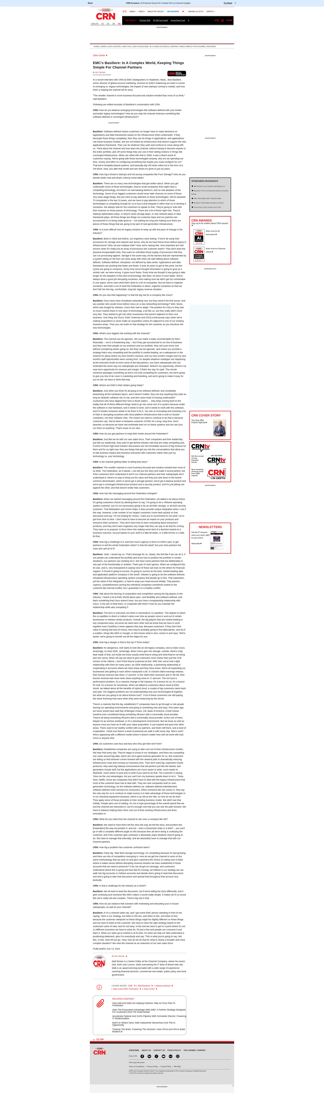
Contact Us (159, 1050)
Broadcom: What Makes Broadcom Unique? (209, 203)
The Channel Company (195, 1050)
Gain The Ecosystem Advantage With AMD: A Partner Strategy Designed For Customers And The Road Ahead (149, 1010)
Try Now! (228, 3)
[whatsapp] (177, 1056)
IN (97, 24)
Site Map (177, 1066)
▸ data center (113, 46)
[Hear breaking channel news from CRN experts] (216, 474)
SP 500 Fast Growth (160, 20)
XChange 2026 (144, 20)
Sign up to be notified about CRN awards (209, 223)
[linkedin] (149, 1056)
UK (113, 24)
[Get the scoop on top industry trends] (216, 460)
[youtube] (163, 1056)
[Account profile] (222, 20)
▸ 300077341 (125, 46)
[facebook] (142, 1056)
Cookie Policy (165, 1066)
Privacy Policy (152, 1066)
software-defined (163, 986)
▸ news (102, 46)
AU (102, 24)
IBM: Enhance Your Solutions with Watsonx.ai (209, 186)
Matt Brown (100, 72)
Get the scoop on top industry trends (197, 459)
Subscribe (195, 543)
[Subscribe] (216, 549)
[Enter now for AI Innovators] (200, 244)
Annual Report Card (178, 20)
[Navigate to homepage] (106, 20)
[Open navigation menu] (124, 11)
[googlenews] (170, 1056)
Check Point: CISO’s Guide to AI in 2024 (207, 207)
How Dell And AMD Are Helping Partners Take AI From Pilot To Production (143, 1004)
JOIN (216, 20)
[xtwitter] (156, 1056)
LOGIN (229, 20)
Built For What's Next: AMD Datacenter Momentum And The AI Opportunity (143, 1023)
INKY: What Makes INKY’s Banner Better (207, 198)
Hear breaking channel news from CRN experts (197, 472)
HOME (96, 46)
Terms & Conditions (136, 1066)
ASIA (93, 24)
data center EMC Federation (126, 989)
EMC (130, 986)
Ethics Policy (174, 1050)
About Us (146, 1050)
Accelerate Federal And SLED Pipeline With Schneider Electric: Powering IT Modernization (149, 1017)
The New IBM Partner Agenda (198, 421)
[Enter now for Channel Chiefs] (200, 261)
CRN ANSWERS (173, 11)
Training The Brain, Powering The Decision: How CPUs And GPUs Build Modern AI (148, 1030)
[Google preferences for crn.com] (176, 73)
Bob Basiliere (144, 986)
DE (108, 24)
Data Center (99, 55)
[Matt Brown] (99, 967)
